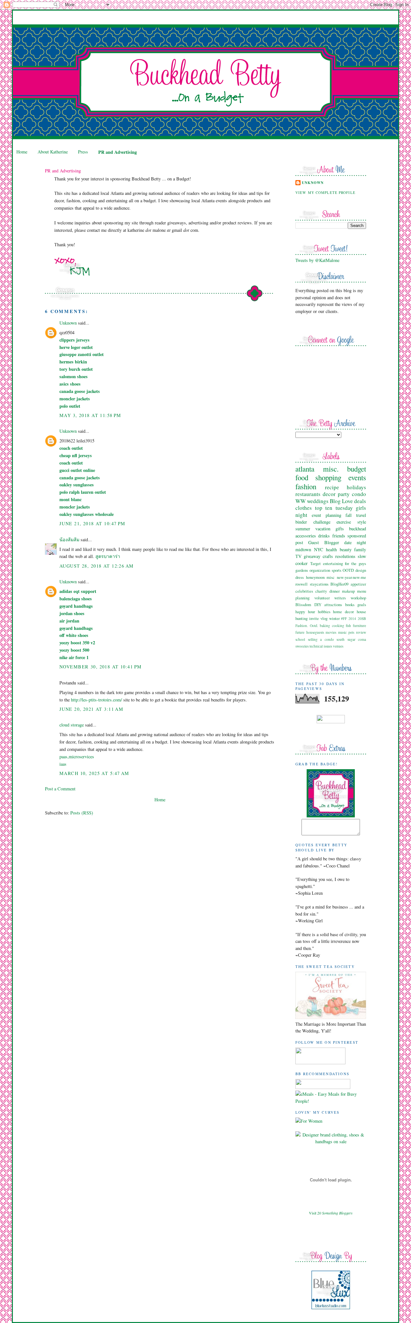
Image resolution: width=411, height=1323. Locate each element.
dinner (334, 591)
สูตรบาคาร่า (107, 556)
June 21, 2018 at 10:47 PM (92, 523)
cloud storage (71, 725)
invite (314, 618)
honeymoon (315, 577)
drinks (324, 536)
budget (356, 469)
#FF (344, 618)
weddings (317, 501)
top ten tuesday (334, 507)
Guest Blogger (323, 542)
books (349, 604)
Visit (331, 1212)
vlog (324, 618)
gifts (340, 529)
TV (298, 556)
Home (21, 152)
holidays (356, 487)
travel (361, 515)
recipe (332, 487)
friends (338, 536)
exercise (344, 522)
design (360, 570)
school (300, 639)
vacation (322, 529)
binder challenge (312, 522)
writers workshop (350, 598)
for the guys (355, 563)
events (357, 477)
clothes (303, 507)
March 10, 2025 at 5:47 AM (94, 773)
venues (338, 646)
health (331, 549)
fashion (305, 486)
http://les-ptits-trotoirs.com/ (96, 700)
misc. (331, 469)
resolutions (345, 556)
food (301, 477)
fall (348, 515)
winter (334, 618)
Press (83, 152)
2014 (352, 618)
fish (348, 625)
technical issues (321, 646)
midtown (303, 549)
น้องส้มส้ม (69, 539)
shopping (328, 477)
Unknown (68, 323)
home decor (343, 611)
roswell (301, 584)
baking (325, 625)
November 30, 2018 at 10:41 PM (100, 667)
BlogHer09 (339, 584)
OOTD (348, 570)
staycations (319, 584)
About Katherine (53, 152)
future (299, 632)
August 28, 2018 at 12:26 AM (96, 566)
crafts (328, 556)
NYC (318, 549)
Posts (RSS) (81, 813)
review (361, 632)
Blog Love (341, 501)
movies (331, 632)
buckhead (357, 529)
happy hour (305, 611)
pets (351, 632)
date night (355, 542)
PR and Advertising (117, 152)
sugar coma (356, 639)
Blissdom (303, 604)
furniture (359, 625)
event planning (326, 515)
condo (359, 494)
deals (360, 501)
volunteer (322, 598)
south (341, 639)
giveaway (312, 556)
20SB (362, 618)
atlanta (304, 469)
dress (299, 577)
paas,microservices (76, 756)
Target (315, 563)
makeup (348, 591)
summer (302, 529)
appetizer (358, 584)
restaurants (307, 494)
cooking (338, 625)
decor (329, 494)
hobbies (324, 611)
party (344, 494)
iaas (62, 764)
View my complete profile (325, 192)
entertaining (333, 563)
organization (320, 570)
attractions (333, 604)
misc (331, 577)
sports (336, 570)
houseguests (315, 632)
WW (300, 501)
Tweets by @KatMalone (317, 260)
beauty (346, 549)
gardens (301, 570)
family (360, 549)
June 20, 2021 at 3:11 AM (91, 709)
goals (361, 604)
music (342, 632)
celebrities (304, 591)
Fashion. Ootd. (306, 625)
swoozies (302, 646)
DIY (317, 604)
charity (321, 591)
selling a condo (321, 639)
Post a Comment (60, 789)
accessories (305, 536)
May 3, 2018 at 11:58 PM (90, 415)
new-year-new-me (351, 577)
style (361, 522)
